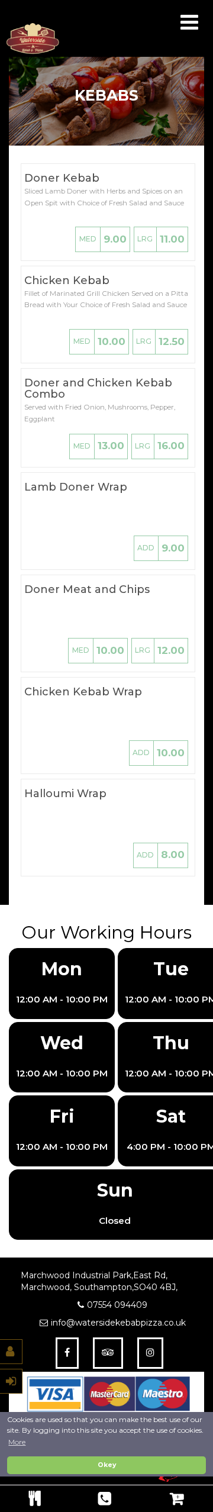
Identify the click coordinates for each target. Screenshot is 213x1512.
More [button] (16, 1441)
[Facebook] (67, 1353)
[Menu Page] (34, 1498)
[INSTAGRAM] (150, 1353)
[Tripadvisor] (108, 1353)
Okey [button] (107, 1465)
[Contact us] (104, 1498)
